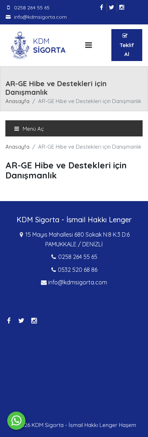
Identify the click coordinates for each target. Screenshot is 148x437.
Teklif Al (127, 49)
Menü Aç (32, 128)
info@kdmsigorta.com (40, 17)
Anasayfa (17, 101)
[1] (88, 45)
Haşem (127, 425)
